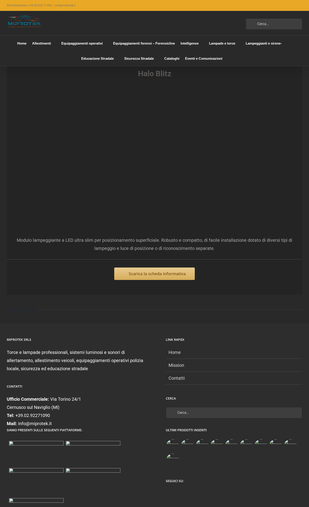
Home (175, 352)
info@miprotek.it (65, 5)
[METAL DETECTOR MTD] (172, 446)
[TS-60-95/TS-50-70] (202, 446)
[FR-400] (187, 446)
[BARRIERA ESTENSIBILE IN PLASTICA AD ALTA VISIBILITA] (172, 460)
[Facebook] (168, 493)
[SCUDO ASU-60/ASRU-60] (246, 446)
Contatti (177, 378)
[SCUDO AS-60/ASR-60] (231, 446)
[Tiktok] (186, 493)
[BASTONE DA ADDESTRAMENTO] (261, 446)
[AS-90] (275, 446)
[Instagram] (177, 493)
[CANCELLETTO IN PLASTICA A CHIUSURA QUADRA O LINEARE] (290, 446)
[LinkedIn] (194, 493)
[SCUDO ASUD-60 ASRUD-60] (216, 446)
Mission (176, 365)
